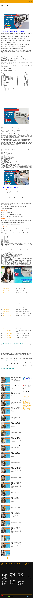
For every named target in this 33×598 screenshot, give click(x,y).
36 (12, 557)
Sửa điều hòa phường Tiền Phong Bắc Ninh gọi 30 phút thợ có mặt (16, 400)
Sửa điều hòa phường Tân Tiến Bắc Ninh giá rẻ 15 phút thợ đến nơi (16, 385)
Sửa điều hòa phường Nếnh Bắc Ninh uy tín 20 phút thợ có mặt (15, 423)
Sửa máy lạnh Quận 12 (6, 311)
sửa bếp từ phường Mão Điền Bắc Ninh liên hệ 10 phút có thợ (27, 409)
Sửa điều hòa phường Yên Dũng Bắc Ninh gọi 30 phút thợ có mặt (15, 393)
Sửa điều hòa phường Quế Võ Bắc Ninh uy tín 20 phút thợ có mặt (16, 490)
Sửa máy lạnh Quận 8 (6, 303)
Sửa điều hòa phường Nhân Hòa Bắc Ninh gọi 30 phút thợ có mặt (15, 475)
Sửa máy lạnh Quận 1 (6, 288)
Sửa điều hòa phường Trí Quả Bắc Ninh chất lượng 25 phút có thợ (16, 513)
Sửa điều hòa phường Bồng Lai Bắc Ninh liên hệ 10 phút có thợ (16, 460)
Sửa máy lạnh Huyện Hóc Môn (7, 330)
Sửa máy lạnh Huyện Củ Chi (7, 335)
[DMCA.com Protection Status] (29, 596)
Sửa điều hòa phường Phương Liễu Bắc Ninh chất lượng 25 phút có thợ (16, 483)
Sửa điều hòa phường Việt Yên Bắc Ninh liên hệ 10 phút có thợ (16, 430)
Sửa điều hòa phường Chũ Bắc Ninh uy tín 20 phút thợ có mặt (15, 453)
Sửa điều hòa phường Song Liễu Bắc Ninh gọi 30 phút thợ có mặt (15, 505)
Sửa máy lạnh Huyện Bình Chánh (7, 333)
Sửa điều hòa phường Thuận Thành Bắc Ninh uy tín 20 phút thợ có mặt (16, 536)
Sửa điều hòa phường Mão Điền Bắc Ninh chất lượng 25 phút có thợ (15, 528)
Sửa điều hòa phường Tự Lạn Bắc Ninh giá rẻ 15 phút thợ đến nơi (16, 438)
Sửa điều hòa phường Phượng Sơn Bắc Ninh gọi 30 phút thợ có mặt (16, 445)
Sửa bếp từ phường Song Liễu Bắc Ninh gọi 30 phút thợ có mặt (26, 400)
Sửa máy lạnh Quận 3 (6, 292)
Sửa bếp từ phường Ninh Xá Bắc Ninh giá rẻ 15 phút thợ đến (26, 397)
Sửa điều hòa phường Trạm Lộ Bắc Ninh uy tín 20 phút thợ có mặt (16, 520)
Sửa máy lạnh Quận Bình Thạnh (7, 313)
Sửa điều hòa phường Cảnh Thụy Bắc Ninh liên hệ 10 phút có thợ (16, 378)
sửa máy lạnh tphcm (20, 7)
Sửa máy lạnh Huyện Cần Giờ (7, 337)
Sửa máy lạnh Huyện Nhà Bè (7, 328)
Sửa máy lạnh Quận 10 (6, 307)
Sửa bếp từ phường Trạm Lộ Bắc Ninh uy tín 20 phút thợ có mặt (27, 406)
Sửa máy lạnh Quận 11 (6, 309)
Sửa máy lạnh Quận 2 (6, 290)
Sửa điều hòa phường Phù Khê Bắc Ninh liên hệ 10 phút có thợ (16, 543)
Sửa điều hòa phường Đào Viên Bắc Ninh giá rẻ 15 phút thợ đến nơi (16, 468)
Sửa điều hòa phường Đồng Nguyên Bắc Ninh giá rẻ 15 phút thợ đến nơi (15, 551)
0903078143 (27, 582)
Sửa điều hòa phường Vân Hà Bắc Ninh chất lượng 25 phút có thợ (16, 415)
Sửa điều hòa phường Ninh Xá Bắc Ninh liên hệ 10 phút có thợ (16, 498)
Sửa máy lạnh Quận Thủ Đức (7, 315)
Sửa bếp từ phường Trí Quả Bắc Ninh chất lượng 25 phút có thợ (27, 403)
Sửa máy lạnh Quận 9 (6, 305)
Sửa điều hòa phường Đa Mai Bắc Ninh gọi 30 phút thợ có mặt (16, 408)
